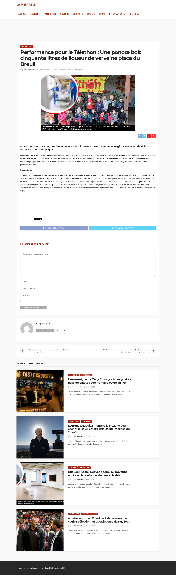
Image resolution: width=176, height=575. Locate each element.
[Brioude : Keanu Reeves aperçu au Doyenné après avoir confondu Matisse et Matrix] (40, 483)
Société (91, 14)
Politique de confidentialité (53, 568)
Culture (64, 14)
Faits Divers (50, 14)
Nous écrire (23, 568)
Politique (134, 14)
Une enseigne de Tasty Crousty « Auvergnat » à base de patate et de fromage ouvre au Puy (99, 381)
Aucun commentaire (61, 70)
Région (34, 14)
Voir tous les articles (45, 330)
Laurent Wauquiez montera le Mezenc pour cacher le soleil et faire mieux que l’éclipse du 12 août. (99, 429)
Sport (102, 14)
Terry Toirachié (29, 69)
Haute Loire (26, 46)
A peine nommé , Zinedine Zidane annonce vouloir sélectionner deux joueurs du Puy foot (98, 520)
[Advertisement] (88, 27)
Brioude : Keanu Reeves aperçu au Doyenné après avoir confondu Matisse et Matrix (97, 473)
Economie (78, 14)
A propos (34, 568)
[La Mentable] (26, 5)
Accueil (22, 14)
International (117, 14)
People (85, 514)
